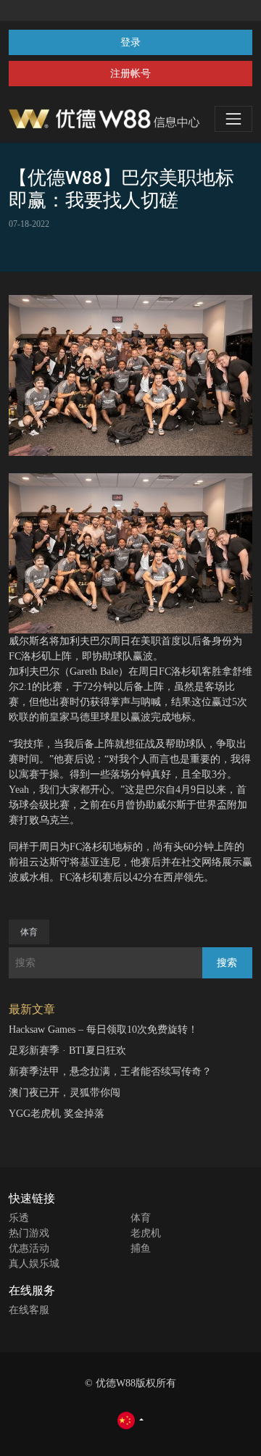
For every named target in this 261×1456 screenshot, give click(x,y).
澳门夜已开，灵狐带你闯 (64, 1092)
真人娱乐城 (34, 1263)
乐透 (19, 1217)
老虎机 (145, 1233)
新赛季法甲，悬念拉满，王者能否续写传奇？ (110, 1071)
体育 (29, 932)
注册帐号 (130, 73)
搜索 (227, 962)
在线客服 (29, 1310)
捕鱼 (140, 1248)
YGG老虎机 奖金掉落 (56, 1113)
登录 (130, 42)
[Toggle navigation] (233, 119)
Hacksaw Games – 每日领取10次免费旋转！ (103, 1029)
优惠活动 (29, 1248)
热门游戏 (29, 1233)
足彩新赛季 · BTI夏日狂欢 (67, 1050)
